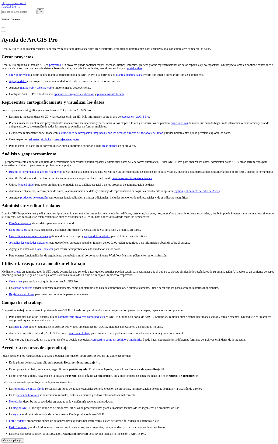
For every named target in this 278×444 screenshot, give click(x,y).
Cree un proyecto (19, 74)
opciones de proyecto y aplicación (74, 94)
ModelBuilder (26, 184)
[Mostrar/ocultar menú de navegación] (18, 7)
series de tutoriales (28, 395)
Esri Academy (17, 420)
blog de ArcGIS (21, 408)
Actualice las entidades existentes (29, 242)
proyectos (55, 64)
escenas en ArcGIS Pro (135, 116)
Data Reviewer (44, 249)
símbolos (46, 139)
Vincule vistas (179, 123)
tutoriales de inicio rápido (29, 388)
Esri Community (19, 427)
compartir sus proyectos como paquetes (81, 316)
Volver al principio (12, 440)
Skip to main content (14, 3)
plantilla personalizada (129, 74)
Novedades (16, 401)
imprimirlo (135, 339)
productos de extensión (34, 197)
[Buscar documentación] (40, 11)
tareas (16, 271)
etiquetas (34, 139)
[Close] (3, 27)
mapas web (21, 326)
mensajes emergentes (66, 139)
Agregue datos (17, 81)
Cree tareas (15, 281)
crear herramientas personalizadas (132, 178)
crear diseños (109, 145)
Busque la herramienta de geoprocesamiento (35, 171)
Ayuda (17, 414)
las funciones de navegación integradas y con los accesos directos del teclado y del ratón (110, 132)
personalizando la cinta (110, 94)
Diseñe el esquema (20, 223)
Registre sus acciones (21, 294)
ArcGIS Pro (9, 6)
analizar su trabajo (79, 333)
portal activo (134, 68)
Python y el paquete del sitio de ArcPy (197, 191)
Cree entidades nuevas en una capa (30, 236)
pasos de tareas (23, 287)
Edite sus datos (18, 229)
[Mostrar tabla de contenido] (3, 31)
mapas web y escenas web (36, 87)
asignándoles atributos (97, 236)
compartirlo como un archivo (108, 339)
